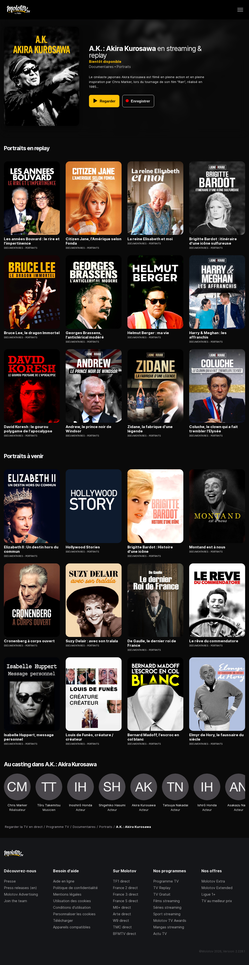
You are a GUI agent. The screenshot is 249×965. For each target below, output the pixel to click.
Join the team (15, 901)
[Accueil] (18, 10)
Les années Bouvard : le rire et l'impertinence (32, 241)
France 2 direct (125, 887)
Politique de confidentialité (75, 887)
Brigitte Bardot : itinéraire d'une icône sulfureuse (213, 241)
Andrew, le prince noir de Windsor (88, 429)
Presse (10, 881)
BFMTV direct (124, 933)
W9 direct (121, 920)
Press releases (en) (20, 887)
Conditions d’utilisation (72, 907)
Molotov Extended (216, 887)
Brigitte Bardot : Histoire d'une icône (150, 549)
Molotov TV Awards (169, 920)
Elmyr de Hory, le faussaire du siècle (216, 737)
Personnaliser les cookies (74, 914)
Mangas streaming (168, 927)
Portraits (124, 67)
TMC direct (122, 927)
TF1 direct (121, 881)
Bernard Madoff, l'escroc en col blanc (153, 737)
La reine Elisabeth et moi (150, 239)
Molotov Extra (213, 881)
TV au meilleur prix (216, 901)
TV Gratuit (161, 894)
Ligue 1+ (208, 894)
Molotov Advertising (21, 894)
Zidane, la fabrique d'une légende (150, 429)
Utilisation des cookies (72, 901)
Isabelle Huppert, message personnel (29, 737)
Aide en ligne (63, 881)
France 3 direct (125, 894)
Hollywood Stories (83, 547)
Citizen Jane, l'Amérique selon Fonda (93, 241)
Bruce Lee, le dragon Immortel (32, 333)
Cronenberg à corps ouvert (29, 641)
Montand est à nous (207, 547)
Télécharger (63, 920)
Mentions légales (67, 894)
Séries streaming (167, 907)
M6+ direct (122, 907)
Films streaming (166, 901)
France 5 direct (125, 901)
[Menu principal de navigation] (240, 10)
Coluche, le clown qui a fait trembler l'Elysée (213, 429)
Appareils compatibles (71, 927)
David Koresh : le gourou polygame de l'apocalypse (28, 429)
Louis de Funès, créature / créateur (89, 737)
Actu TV (160, 933)
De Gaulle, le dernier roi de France (151, 643)
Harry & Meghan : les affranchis (208, 335)
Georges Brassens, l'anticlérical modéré (85, 335)
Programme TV (166, 881)
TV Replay (161, 887)
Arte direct (122, 914)
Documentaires (101, 67)
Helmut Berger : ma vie (148, 333)
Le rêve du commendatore (213, 641)
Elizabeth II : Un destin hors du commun (31, 549)
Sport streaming (166, 914)
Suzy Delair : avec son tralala (92, 641)
